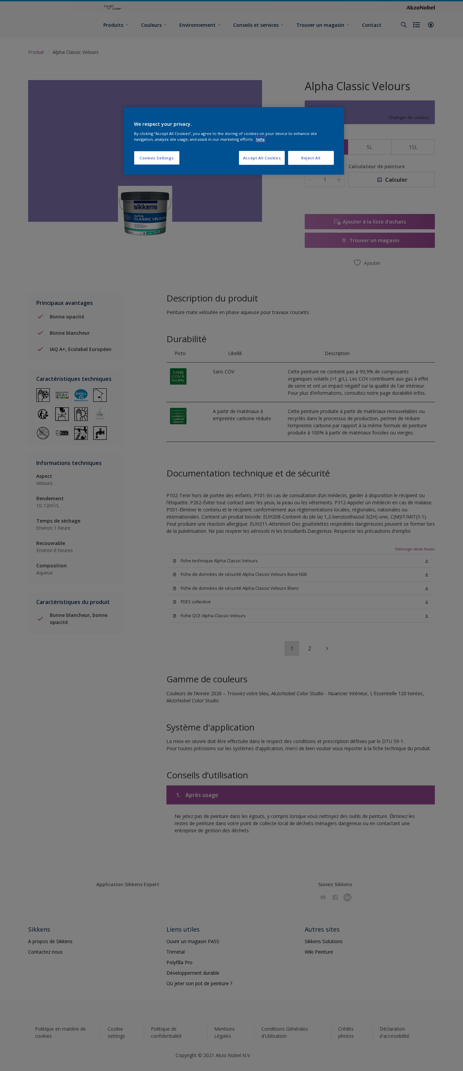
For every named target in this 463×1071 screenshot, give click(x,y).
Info (260, 139)
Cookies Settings (157, 157)
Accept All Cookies (262, 157)
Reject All (311, 157)
